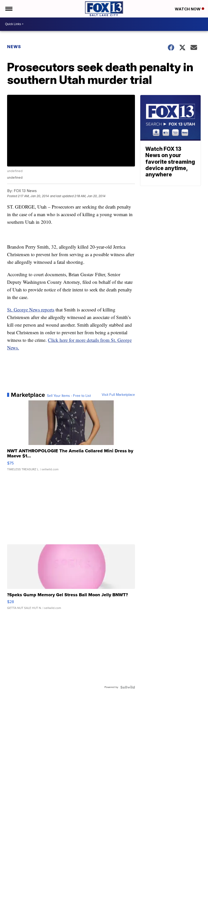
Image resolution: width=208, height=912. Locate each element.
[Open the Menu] (8, 8)
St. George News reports (30, 309)
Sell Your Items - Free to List (69, 396)
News (14, 46)
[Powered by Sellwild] (127, 687)
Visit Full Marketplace (118, 395)
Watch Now (188, 9)
